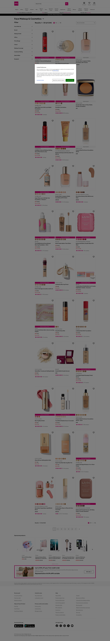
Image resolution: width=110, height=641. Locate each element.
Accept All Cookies (69, 80)
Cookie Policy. (55, 70)
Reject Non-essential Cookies (58, 80)
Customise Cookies (40, 80)
